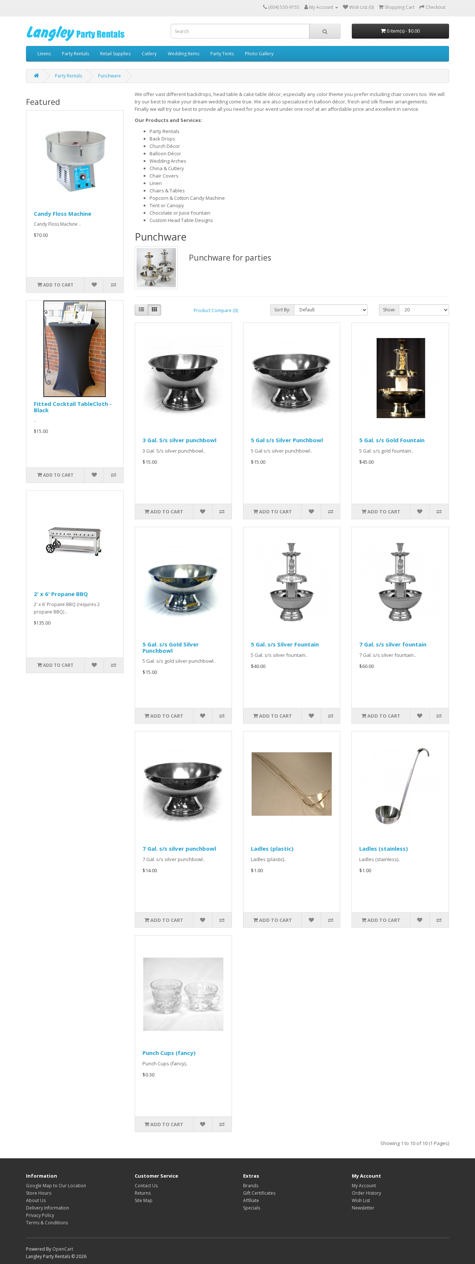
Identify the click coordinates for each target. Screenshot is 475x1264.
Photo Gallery (259, 53)
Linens (44, 53)
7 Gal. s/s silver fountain (392, 644)
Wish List (361, 1200)
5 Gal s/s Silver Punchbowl (287, 440)
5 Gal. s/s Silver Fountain (285, 644)
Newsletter (363, 1208)
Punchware (109, 76)
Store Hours (38, 1193)
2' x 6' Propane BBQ (61, 594)
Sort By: (282, 310)
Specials (251, 1208)
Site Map (144, 1200)
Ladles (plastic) (272, 848)
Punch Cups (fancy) (169, 1052)
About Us (36, 1200)
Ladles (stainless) (383, 848)
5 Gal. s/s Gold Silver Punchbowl (170, 647)
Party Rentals (75, 53)
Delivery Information (47, 1208)
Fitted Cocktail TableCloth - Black (73, 407)
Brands (250, 1185)
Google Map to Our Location (56, 1185)
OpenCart (62, 1249)
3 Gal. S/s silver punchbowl (179, 440)
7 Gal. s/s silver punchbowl (179, 848)
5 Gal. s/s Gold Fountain (392, 440)
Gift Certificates (259, 1193)
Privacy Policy (40, 1215)
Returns (143, 1193)
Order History (366, 1193)
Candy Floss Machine (62, 213)
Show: (389, 310)
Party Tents (222, 53)
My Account (364, 1185)
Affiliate (251, 1200)
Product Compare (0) (216, 310)
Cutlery (149, 53)
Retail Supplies (115, 53)
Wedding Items (183, 53)
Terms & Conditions (47, 1223)
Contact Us (146, 1185)
